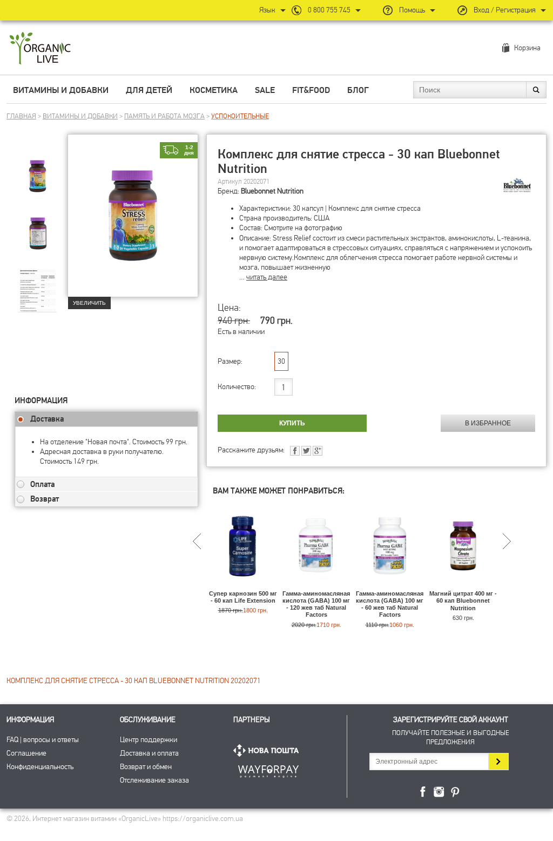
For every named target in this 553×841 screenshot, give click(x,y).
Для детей (149, 90)
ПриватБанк (268, 769)
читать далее (266, 277)
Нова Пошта (268, 750)
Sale (265, 90)
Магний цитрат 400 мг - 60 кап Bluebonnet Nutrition (463, 600)
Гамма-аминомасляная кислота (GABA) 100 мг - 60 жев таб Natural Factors (389, 604)
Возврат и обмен (146, 766)
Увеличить (89, 303)
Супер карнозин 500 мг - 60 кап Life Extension (243, 597)
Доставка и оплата (149, 753)
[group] (41, 173)
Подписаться (498, 761)
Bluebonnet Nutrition (272, 191)
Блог (358, 90)
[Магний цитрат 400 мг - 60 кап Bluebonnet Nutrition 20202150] (463, 585)
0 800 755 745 (329, 10)
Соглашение (26, 753)
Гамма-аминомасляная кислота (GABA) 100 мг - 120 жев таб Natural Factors (316, 604)
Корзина (527, 47)
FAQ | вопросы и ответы (42, 739)
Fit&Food (311, 90)
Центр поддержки (148, 739)
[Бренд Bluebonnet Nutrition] (517, 185)
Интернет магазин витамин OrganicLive (40, 49)
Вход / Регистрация (505, 10)
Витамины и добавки (61, 90)
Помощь (412, 10)
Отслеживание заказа (154, 780)
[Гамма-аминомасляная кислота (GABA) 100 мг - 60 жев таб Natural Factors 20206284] (389, 585)
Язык (267, 10)
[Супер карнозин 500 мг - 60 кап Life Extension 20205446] (242, 585)
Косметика (214, 90)
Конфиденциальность (39, 766)
